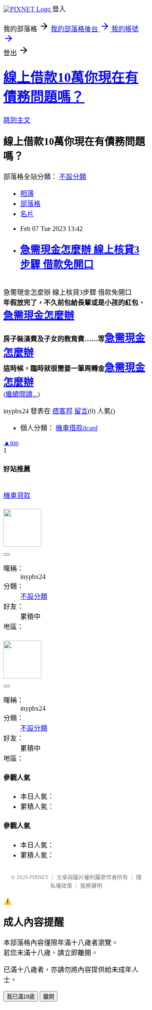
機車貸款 (16, 495)
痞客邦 (62, 411)
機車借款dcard (77, 428)
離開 (48, 997)
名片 (27, 213)
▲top (11, 442)
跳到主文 (16, 120)
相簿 (27, 193)
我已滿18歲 (21, 997)
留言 (81, 411)
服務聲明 (91, 885)
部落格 (30, 203)
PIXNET (39, 877)
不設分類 (72, 176)
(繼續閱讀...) (21, 394)
